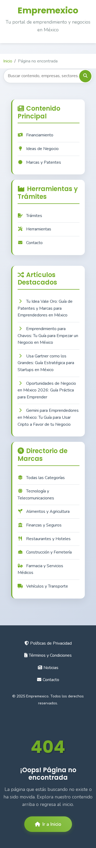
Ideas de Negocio (42, 149)
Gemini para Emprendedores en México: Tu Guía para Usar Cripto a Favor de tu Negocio (48, 417)
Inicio (7, 61)
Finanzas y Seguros (44, 525)
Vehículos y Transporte (47, 586)
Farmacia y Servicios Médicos (40, 569)
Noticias (50, 668)
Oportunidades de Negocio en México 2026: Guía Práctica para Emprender (47, 390)
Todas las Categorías (45, 478)
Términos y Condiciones (50, 655)
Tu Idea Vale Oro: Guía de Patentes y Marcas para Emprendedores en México (45, 308)
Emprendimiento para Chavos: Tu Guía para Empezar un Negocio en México (48, 335)
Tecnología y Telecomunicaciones (36, 494)
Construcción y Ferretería (49, 552)
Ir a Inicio (51, 824)
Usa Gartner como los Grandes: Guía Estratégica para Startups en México (46, 363)
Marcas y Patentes (43, 162)
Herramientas (38, 229)
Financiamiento (39, 135)
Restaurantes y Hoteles (48, 539)
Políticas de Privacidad (51, 643)
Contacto (34, 243)
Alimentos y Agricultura (48, 511)
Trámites (34, 216)
